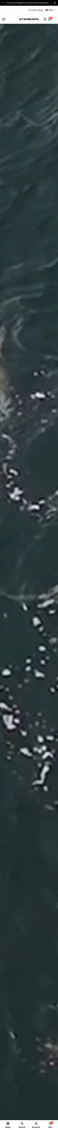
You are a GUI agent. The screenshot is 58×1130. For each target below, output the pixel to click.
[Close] (54, 2)
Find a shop (37, 10)
